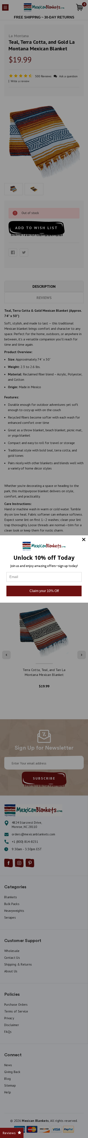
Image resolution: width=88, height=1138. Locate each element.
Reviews (9, 1133)
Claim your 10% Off (44, 591)
